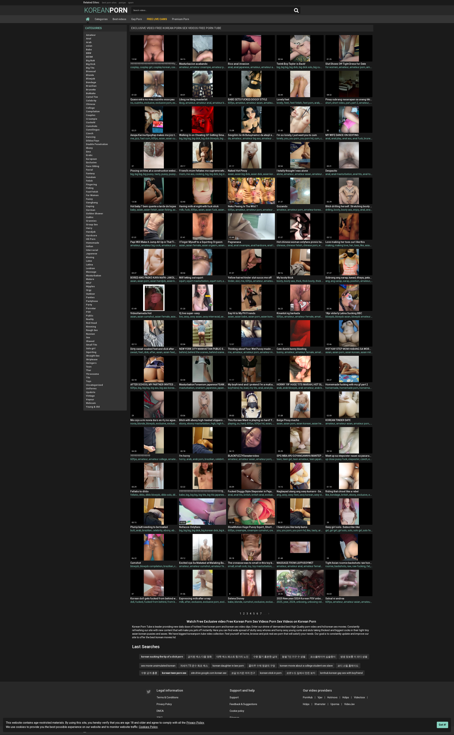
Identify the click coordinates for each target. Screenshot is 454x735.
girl (327, 530)
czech (364, 459)
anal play (336, 138)
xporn (131, 2)
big (278, 67)
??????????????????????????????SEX (202, 491)
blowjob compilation (151, 566)
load (246, 387)
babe (182, 494)
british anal (258, 494)
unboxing (301, 601)
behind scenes (217, 352)
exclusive (149, 102)
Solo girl (90, 348)
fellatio (134, 494)
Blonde (90, 75)
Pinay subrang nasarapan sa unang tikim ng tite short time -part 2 (348, 99)
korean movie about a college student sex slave (306, 665)
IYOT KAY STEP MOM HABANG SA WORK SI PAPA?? (348, 348)
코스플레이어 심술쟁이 (323, 656)
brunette (369, 138)
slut (238, 281)
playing (232, 423)
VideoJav (349, 704)
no (131, 102)
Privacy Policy (164, 704)
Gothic (89, 217)
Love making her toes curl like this (345, 242)
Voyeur (90, 399)
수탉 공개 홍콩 (149, 673)
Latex (89, 261)
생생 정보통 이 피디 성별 (353, 656)
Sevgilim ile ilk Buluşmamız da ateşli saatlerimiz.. (251, 135)
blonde (141, 423)
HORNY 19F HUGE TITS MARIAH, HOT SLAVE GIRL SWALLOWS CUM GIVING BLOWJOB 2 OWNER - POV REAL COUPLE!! (300, 384)
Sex (88, 337)
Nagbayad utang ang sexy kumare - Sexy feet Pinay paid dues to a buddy (300, 491)
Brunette (91, 89)
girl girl (333, 530)
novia (133, 423)
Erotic (89, 155)
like (362, 245)
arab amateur (306, 387)
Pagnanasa (234, 242)
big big (284, 67)
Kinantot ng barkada (288, 313)
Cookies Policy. (148, 727)
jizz (137, 138)
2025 (279, 601)
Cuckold (90, 122)
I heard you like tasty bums (292, 527)
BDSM (89, 56)
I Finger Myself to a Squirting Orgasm (201, 242)
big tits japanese (216, 494)
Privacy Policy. (195, 722)
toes (356, 245)
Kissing (90, 257)
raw (349, 566)
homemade (332, 387)
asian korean (270, 174)
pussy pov (174, 174)
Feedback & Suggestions (243, 704)
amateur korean (313, 209)
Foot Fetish (92, 191)
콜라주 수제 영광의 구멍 (262, 665)
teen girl (287, 459)
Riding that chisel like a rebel (342, 491)
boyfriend (233, 387)
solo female (369, 530)
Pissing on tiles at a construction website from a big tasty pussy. (153, 170)
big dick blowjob (210, 138)
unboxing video (316, 601)
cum (316, 138)
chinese (281, 245)
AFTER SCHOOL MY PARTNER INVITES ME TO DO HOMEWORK (153, 384)
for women (331, 67)
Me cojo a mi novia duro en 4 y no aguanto (153, 420)
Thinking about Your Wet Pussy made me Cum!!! (251, 348)
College (90, 108)
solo (350, 530)
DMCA (160, 710)
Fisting (89, 188)
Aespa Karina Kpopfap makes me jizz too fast (153, 135)
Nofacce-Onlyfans (189, 527)
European (91, 159)
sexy (186, 316)
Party (89, 304)
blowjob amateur (360, 316)
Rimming (91, 326)
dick (146, 352)
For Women (92, 195)
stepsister (353, 459)
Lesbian (90, 268)
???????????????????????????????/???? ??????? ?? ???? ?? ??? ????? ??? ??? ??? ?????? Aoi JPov (153, 63)
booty (337, 209)
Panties (90, 297)
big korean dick (209, 530)
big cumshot (320, 67)
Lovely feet (283, 99)
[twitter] (148, 691)
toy (249, 566)
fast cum (145, 138)
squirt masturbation (198, 281)
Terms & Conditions (167, 697)
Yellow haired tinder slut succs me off (250, 277)
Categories (101, 19)
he (241, 387)
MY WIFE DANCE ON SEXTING (342, 135)
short (328, 102)
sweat (133, 352)
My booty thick (285, 277)
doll (132, 601)
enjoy (356, 209)
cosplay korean (161, 67)
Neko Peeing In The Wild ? (243, 206)
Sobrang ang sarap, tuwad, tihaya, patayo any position (348, 277)
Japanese (91, 253)
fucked (139, 601)
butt (132, 530)
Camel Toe (92, 97)
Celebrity (91, 100)
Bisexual (91, 71)
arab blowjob (290, 387)
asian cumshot (174, 138)
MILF (88, 283)
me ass (190, 174)
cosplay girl (146, 67)
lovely (280, 102)
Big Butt (90, 60)
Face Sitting (92, 166)
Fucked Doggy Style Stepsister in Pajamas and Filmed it (251, 491)
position (354, 281)
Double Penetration (97, 144)
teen (279, 459)
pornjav (122, 2)
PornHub (308, 697)
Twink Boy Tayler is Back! (291, 63)
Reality (90, 319)
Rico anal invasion (238, 63)
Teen (89, 366)
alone (280, 174)
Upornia (335, 704)
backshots (340, 566)
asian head (318, 423)
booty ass (346, 209)
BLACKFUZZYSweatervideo (243, 455)
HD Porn (90, 239)
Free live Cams (157, 19)
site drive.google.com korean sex (208, 673)
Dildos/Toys (92, 140)
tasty (157, 174)
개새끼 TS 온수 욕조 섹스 (194, 665)
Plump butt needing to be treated (149, 527)
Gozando (282, 206)
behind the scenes (198, 352)
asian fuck (211, 209)
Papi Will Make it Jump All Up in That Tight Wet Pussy (153, 242)
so (238, 423)
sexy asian (196, 316)
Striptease (92, 359)
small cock (241, 566)
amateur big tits (221, 102)
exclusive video (274, 601)
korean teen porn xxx (174, 673)
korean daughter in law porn (228, 665)
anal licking (273, 245)
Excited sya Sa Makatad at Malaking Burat (202, 562)
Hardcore (91, 235)
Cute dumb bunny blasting (291, 348)
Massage (91, 272)
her (351, 245)
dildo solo (166, 494)
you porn (294, 138)
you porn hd (306, 138)
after (152, 352)
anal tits (357, 174)
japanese (211, 387)
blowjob (329, 316)
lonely (280, 138)
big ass (155, 387)
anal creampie (242, 245)
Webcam (91, 403)
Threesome (92, 374)
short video (338, 102)
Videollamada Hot (140, 313)
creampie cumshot (257, 530)
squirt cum (216, 281)
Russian (90, 334)
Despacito (331, 170)
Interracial (92, 250)
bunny (280, 352)
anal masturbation (341, 174)
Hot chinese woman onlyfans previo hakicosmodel (300, 242)
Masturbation (93, 275)
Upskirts (90, 392)
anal (230, 67)
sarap (346, 281)
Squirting (91, 352)
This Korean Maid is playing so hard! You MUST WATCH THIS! (251, 420)
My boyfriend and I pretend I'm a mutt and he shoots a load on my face (251, 384)
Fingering (91, 184)
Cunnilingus (92, 129)
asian (89, 45)
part (348, 102)
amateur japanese (273, 209)
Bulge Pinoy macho (288, 420)
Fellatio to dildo (139, 491)
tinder (231, 281)
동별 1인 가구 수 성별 (293, 656)
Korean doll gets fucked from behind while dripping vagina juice (153, 598)
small (231, 566)
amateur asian (254, 102)
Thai (88, 370)
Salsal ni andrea (334, 598)
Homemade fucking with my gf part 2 (346, 384)
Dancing (90, 137)
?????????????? (140, 455)
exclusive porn (163, 102)
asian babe (224, 209)
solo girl (357, 530)
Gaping (90, 206)
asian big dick (242, 174)
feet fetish (296, 102)
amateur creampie (200, 67)
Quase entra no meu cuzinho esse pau (152, 99)
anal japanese (241, 67)
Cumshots (91, 126)
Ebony (89, 148)
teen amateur (300, 459)
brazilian (209, 459)
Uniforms (91, 388)
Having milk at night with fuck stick (198, 206)
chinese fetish (294, 245)
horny (182, 459)
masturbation (186, 387)
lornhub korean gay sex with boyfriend (341, 673)
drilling (329, 209)
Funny (89, 199)
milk (181, 209)
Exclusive (91, 162)
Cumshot (135, 562)
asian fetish (150, 209)
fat (368, 566)
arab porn (198, 459)
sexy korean (306, 494)
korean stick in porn (271, 673)
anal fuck (358, 138)
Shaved (90, 341)
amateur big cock (150, 245)
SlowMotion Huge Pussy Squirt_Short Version (251, 527)
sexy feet (293, 494)
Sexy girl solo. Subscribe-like (342, 527)
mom (182, 174)
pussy (164, 174)
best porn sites (109, 2)
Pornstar (91, 308)
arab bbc (320, 387)
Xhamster (320, 704)
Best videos (119, 19)
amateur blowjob (271, 138)
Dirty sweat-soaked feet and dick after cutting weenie (153, 348)
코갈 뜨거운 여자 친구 (243, 673)
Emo (88, 151)
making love (341, 245)
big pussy (148, 174)
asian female (193, 245)
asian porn (224, 245)
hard (243, 423)
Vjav (320, 697)
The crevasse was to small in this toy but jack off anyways (251, 562)
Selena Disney (236, 598)
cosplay (134, 67)
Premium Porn (180, 19)
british (247, 494)
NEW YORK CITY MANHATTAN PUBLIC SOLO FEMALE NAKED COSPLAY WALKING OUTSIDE (202, 348)
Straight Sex (92, 355)
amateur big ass (252, 138)
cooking (199, 174)
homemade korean (370, 387)
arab (317, 102)
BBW (88, 53)
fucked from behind (155, 601)
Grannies (91, 220)
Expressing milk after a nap (195, 598)
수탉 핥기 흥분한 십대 (265, 656)
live (181, 316)
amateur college (158, 459)
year (285, 601)
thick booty (308, 281)
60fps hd (259, 423)
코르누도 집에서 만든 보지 (300, 673)
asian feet (169, 352)
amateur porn (219, 67)
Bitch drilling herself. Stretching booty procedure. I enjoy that (348, 206)
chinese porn (310, 245)
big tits (202, 494)
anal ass (346, 138)
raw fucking (359, 566)
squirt (182, 281)
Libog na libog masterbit (193, 99)
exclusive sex (174, 423)
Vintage (90, 395)
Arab (89, 42)
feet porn (308, 102)
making (329, 245)
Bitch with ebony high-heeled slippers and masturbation (202, 420)
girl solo (342, 530)
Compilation (93, 111)
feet (286, 102)
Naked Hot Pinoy (237, 170)
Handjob (91, 231)
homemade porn (349, 387)
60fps (231, 102)
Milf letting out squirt (191, 277)
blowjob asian (342, 316)
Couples (90, 115)
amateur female (304, 316)
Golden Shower (94, 213)
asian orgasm (209, 245)
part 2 (354, 102)
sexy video (320, 494)
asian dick (256, 174)
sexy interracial (211, 316)
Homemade (92, 242)
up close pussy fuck (336, 459)
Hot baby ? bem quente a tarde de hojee (153, 206)
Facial (89, 169)
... (265, 613)
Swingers (91, 363)
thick (298, 281)
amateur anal (268, 67)
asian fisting (165, 209)
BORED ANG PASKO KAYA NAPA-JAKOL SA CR (153, 277)
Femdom (91, 177)
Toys (88, 381)
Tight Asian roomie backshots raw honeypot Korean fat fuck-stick (348, 562)
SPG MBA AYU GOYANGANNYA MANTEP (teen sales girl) (300, 455)
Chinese (90, 104)
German (90, 210)
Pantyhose (92, 301)
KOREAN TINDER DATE (338, 420)
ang (327, 281)
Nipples (90, 286)
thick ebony (322, 281)
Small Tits (91, 344)
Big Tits (90, 67)
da (229, 138)
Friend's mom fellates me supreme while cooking (202, 170)
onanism (200, 387)
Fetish (89, 180)
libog (181, 102)
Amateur (91, 35)
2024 (292, 601)
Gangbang (92, 202)
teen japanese (317, 459)
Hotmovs (332, 697)
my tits (253, 387)
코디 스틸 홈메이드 (347, 665)
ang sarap (336, 281)
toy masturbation (262, 566)
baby (133, 209)
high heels (222, 423)
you (286, 138)
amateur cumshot (200, 566)
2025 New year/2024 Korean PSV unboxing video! (300, 598)
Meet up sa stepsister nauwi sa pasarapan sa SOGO (348, 455)
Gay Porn (136, 19)
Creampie (91, 119)
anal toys (368, 174)
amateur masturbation (273, 352)
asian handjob (158, 281)
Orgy (88, 290)
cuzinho (138, 102)
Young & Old (93, 406)
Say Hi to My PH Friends (241, 313)
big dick (293, 67)
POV (88, 312)
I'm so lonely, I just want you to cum (297, 135)
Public (89, 315)
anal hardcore (258, 245)
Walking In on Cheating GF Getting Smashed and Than (202, 135)
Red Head (91, 323)
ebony (182, 423)
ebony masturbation (198, 423)
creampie (241, 530)
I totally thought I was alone (292, 170)
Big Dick (90, 64)
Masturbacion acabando (193, 63)
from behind (174, 601)
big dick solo (305, 67)
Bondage (91, 82)
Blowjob (90, 78)
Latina (89, 264)
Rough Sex (92, 330)
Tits (88, 377)
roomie (329, 566)
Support (234, 697)
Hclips (345, 697)
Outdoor (90, 294)
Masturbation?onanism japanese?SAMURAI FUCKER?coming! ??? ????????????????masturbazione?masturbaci (202, 384)
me (132, 138)
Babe (89, 49)
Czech (89, 133)
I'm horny (184, 455)
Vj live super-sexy (189, 313)
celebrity (220, 459)
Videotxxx (359, 697)
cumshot (248, 601)
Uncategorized (94, 385)
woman (323, 245)
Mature (90, 279)
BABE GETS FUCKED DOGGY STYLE (247, 99)
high (213, 423)
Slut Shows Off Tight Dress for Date (345, 63)
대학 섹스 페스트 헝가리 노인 (232, 656)
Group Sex (92, 224)
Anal (88, 38)
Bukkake (91, 93)
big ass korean (168, 387)
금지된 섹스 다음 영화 (200, 656)
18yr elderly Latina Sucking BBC (343, 313)
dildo (142, 494)
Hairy (89, 228)
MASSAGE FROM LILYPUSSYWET (295, 562)
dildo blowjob (153, 494)
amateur (184, 67)
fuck (187, 209)
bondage (335, 494)
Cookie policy (237, 710)
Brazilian (91, 86)
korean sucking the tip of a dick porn (162, 656)
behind (183, 352)
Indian (89, 246)
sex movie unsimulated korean (158, 665)
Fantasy (90, 173)
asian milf (366, 352)
